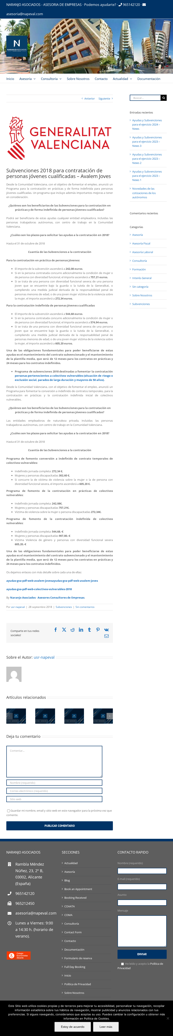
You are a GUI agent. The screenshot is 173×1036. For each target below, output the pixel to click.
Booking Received (75, 898)
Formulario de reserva (78, 958)
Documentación (74, 949)
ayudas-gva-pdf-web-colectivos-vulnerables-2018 (39, 589)
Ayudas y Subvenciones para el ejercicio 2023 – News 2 (147, 158)
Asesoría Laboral (142, 252)
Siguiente (104, 98)
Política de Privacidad (77, 984)
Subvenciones (64, 607)
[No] (168, 1018)
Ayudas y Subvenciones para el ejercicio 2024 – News (147, 124)
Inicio (67, 975)
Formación (139, 269)
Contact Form (73, 932)
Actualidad (71, 863)
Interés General (141, 278)
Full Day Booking (74, 967)
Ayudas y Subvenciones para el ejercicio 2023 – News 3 (147, 141)
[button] (9, 716)
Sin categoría (140, 287)
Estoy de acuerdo (72, 1026)
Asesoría (137, 235)
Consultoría (139, 261)
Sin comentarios (85, 607)
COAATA (69, 906)
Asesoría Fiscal (141, 243)
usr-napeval (18, 607)
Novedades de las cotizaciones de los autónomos (144, 193)
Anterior (89, 98)
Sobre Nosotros (142, 295)
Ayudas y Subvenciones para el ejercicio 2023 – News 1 (147, 176)
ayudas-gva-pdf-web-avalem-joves (29, 581)
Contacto (70, 941)
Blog (67, 880)
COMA (68, 915)
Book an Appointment (78, 889)
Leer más (106, 1026)
